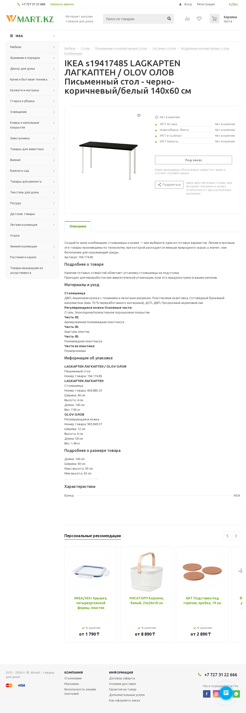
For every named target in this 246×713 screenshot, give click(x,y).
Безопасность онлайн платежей (80, 691)
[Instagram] (216, 694)
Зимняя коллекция (23, 246)
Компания (73, 672)
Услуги (14, 235)
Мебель (15, 47)
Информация (121, 672)
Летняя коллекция (23, 224)
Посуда (15, 203)
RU (236, 4)
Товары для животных (27, 149)
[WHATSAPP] (236, 694)
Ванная (15, 159)
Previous (228, 536)
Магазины (71, 683)
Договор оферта (122, 678)
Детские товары (22, 213)
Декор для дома (22, 68)
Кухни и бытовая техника (28, 79)
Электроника (20, 138)
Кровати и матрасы (24, 90)
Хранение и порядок (25, 57)
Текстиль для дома (24, 192)
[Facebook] (206, 694)
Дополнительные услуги (127, 694)
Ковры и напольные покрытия (24, 125)
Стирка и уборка (22, 101)
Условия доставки (122, 683)
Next (236, 536)
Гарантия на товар (122, 689)
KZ (231, 4)
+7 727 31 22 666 (33, 4)
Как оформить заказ (124, 700)
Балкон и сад (19, 170)
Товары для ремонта (26, 181)
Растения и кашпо (23, 257)
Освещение (18, 111)
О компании (73, 678)
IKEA (19, 35)
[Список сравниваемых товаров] (187, 20)
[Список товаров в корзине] (223, 21)
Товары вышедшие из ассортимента (26, 270)
